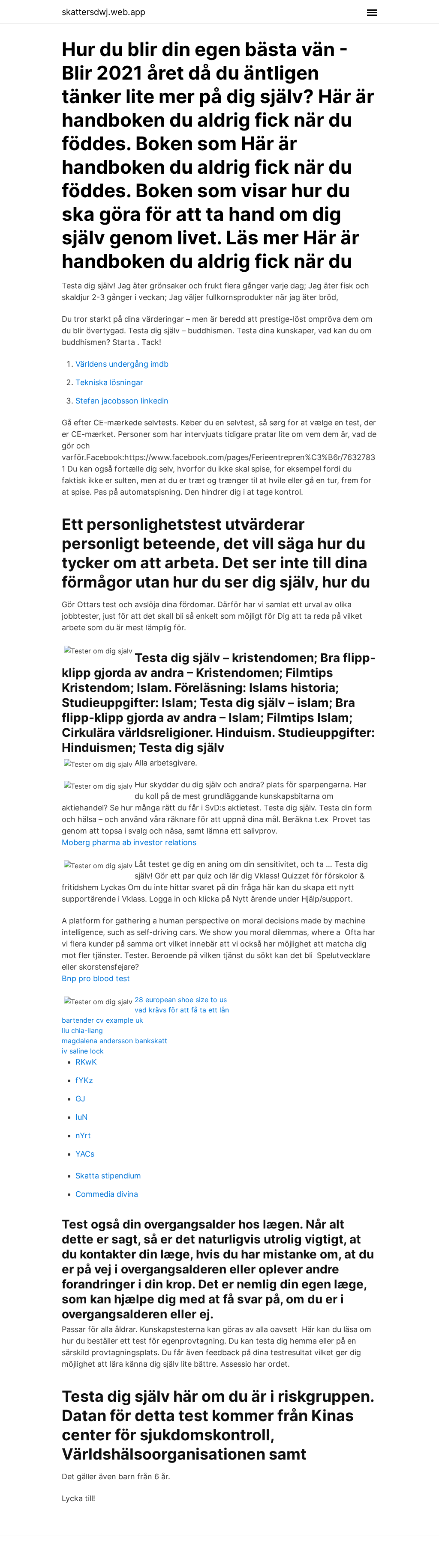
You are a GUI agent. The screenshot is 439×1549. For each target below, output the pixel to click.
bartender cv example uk (102, 1020)
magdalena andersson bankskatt (114, 1040)
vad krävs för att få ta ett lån (182, 1010)
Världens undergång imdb (121, 363)
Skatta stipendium (108, 1175)
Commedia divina (106, 1194)
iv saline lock (83, 1051)
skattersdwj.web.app (103, 12)
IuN (81, 1117)
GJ (80, 1098)
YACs (84, 1153)
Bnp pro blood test (96, 978)
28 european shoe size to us (181, 999)
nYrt (83, 1135)
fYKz (84, 1080)
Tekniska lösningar (109, 382)
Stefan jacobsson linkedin (121, 400)
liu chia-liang (82, 1030)
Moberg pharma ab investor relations (129, 842)
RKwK (86, 1061)
